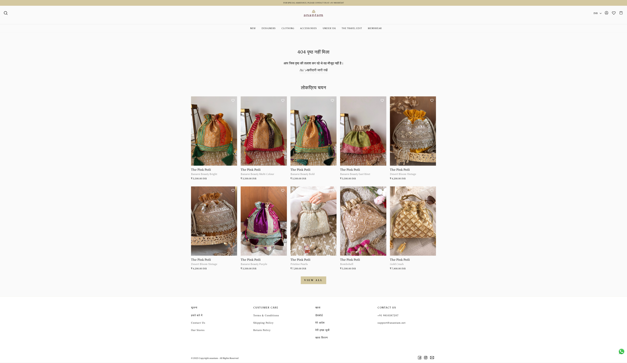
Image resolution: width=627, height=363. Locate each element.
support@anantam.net (392, 322)
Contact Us (198, 322)
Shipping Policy (263, 322)
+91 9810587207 (388, 315)
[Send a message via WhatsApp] (621, 351)
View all (313, 280)
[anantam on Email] (432, 357)
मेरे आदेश (320, 322)
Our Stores (198, 330)
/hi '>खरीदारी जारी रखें (314, 70)
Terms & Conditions (266, 315)
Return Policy (262, 330)
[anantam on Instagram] (426, 357)
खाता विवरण (321, 337)
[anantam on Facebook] (420, 357)
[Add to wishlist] (233, 100)
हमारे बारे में (196, 315)
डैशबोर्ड (319, 315)
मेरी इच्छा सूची (322, 330)
